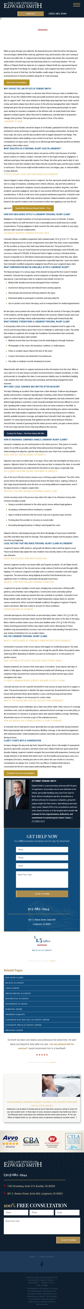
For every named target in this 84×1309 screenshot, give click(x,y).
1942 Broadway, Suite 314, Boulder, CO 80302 (31, 1186)
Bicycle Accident (14, 983)
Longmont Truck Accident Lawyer (23, 1025)
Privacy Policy (47, 1283)
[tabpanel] (42, 946)
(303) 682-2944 (58, 13)
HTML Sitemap (42, 1285)
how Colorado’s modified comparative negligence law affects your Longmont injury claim (40, 264)
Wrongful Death (14, 1030)
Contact (30, 14)
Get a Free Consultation (16, 82)
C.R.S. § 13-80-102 (69, 615)
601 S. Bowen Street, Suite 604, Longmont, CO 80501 (35, 1193)
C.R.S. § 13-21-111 (62, 239)
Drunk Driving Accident (18, 993)
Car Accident (12, 988)
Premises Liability (15, 1014)
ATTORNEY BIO (38, 821)
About (33, 1257)
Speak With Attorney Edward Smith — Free (33, 208)
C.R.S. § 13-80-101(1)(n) (65, 622)
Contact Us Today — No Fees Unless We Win (25, 433)
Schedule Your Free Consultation (20, 773)
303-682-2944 (38, 908)
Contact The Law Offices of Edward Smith (46, 763)
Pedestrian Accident (16, 1004)
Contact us (33, 141)
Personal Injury (13, 1009)
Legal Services (47, 1257)
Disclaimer (33, 1283)
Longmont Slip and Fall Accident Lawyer (27, 1020)
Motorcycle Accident (17, 998)
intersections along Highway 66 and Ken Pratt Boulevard (40, 575)
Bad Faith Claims (14, 977)
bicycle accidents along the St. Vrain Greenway (39, 76)
